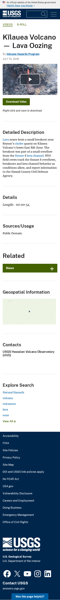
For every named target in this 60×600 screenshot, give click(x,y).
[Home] (12, 16)
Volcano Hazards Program (22, 54)
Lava (6, 139)
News (10, 268)
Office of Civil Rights (15, 522)
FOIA (6, 443)
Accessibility (11, 436)
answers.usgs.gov (14, 588)
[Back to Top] (47, 587)
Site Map (8, 464)
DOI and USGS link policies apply (23, 471)
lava (5, 409)
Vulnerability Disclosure (17, 493)
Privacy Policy (11, 457)
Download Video (16, 101)
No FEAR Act (11, 479)
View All (8, 421)
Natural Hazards (13, 392)
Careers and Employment (18, 500)
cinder (19, 143)
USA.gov (8, 486)
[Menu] (53, 14)
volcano (8, 398)
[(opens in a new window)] (7, 573)
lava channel (35, 155)
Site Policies (10, 450)
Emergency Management (18, 514)
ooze (6, 415)
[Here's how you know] (30, 4)
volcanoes (9, 403)
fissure (19, 155)
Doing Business (12, 507)
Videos (8, 24)
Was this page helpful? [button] (30, 596)
